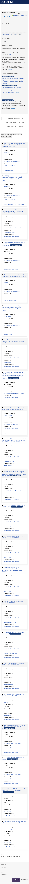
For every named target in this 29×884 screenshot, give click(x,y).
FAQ (2, 869)
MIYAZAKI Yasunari (8, 415)
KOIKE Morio (6, 671)
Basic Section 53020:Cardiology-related (12, 199)
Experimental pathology (12, 78)
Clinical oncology (7, 362)
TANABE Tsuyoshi (7, 316)
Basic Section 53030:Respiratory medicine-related (14, 165)
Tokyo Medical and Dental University (11, 236)
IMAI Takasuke (7, 577)
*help (26, 15)
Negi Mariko (6, 219)
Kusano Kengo (7, 186)
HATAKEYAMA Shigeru (8, 829)
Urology (4, 78)
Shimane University (8, 465)
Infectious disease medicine (8, 87)
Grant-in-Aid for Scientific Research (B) (11, 357)
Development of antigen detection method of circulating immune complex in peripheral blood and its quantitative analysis (13, 211)
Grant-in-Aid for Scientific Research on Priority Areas (14, 710)
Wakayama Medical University (10, 300)
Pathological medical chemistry (10, 622)
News (2, 872)
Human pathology (18, 80)
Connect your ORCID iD (18, 15)
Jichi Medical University (8, 170)
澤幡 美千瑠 (6, 152)
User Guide (3, 867)
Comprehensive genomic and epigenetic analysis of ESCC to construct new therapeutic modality (13, 341)
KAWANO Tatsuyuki (8, 349)
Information (3, 864)
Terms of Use (4, 874)
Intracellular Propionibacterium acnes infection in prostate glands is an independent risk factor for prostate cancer (14, 244)
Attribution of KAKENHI (6, 877)
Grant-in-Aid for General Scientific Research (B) (13, 838)
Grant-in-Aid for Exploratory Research (11, 552)
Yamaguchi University (8, 334)
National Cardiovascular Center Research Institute (14, 204)
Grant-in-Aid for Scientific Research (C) (11, 161)
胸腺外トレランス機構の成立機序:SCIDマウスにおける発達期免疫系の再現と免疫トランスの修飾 (13, 727)
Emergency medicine (8, 557)
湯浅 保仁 (6, 702)
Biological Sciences (8, 715)
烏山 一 (5, 609)
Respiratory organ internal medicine (10, 81)
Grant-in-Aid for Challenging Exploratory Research (14, 227)
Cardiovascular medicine (9, 295)
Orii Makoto (6, 282)
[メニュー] (27, 2)
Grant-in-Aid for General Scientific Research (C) (13, 743)
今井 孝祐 (6, 544)
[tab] (15, 119)
